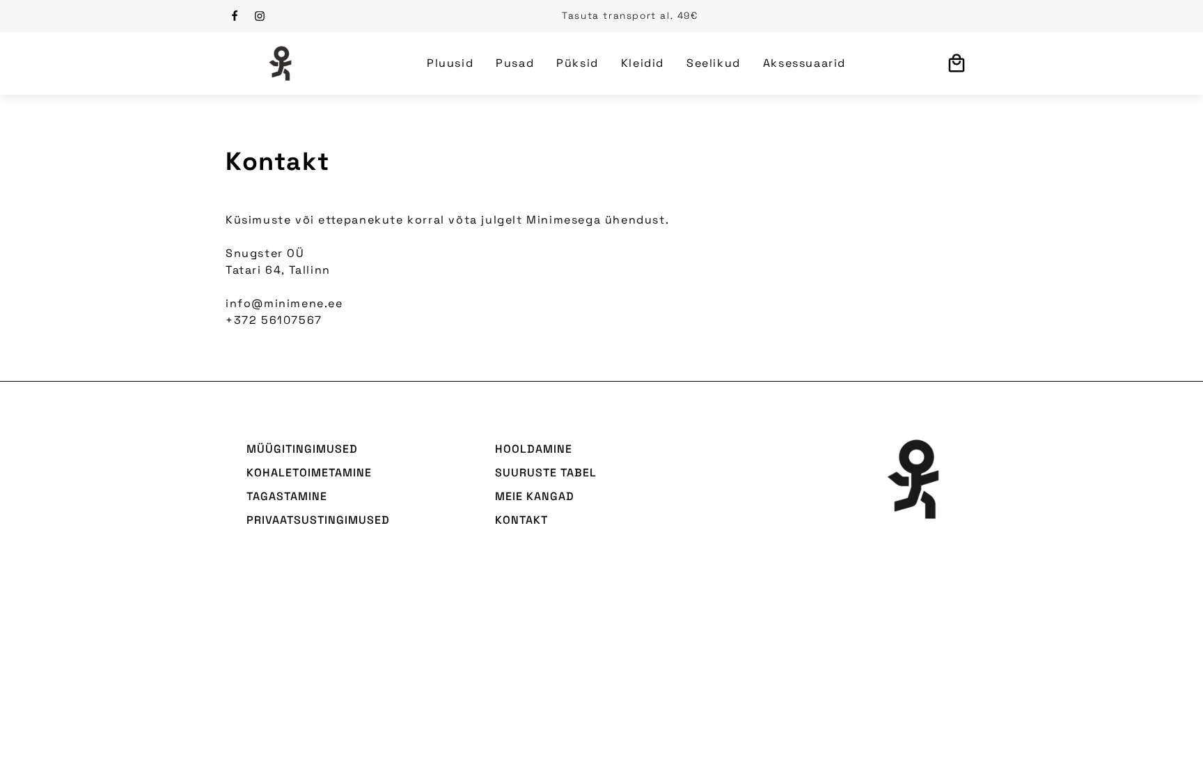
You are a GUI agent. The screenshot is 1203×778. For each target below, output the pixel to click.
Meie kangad (534, 496)
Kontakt (521, 520)
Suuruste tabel (546, 472)
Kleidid (642, 63)
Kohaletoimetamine (309, 472)
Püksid (577, 63)
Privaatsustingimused (318, 520)
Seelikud (713, 63)
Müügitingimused (302, 449)
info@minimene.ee (284, 303)
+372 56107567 (274, 320)
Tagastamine (286, 496)
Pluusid (450, 63)
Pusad (515, 63)
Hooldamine (533, 449)
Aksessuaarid (804, 63)
